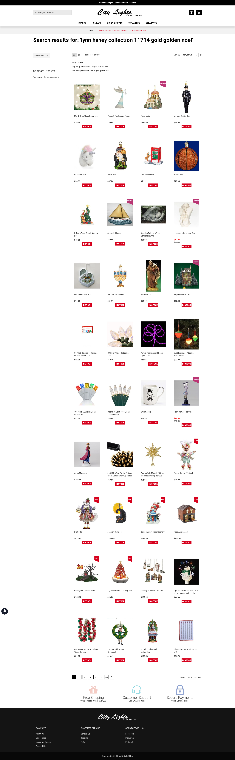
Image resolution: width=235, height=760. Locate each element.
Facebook (129, 734)
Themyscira (145, 116)
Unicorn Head (80, 175)
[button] (191, 12)
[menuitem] (82, 23)
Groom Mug (146, 412)
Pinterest (129, 742)
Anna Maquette (80, 473)
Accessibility (41, 746)
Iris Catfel (78, 532)
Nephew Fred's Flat (182, 294)
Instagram (129, 738)
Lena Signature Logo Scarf (185, 233)
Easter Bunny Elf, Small (183, 473)
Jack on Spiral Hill (114, 532)
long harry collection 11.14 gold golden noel (90, 66)
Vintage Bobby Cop (182, 116)
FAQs (83, 742)
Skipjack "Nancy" (114, 233)
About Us (40, 734)
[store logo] (120, 12)
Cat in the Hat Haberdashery (153, 532)
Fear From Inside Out (182, 412)
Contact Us (85, 734)
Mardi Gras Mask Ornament (86, 116)
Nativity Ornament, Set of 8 (152, 590)
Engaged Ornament (82, 294)
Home (91, 30)
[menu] (117, 23)
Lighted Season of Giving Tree (119, 590)
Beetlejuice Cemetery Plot (84, 590)
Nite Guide (111, 175)
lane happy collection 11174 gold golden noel (90, 71)
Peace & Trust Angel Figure (118, 116)
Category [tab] (39, 55)
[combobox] (52, 12)
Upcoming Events (43, 742)
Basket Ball (178, 175)
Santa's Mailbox (147, 175)
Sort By (177, 55)
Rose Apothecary (181, 532)
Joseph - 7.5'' (146, 294)
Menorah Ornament (115, 294)
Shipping (84, 738)
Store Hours (41, 738)
